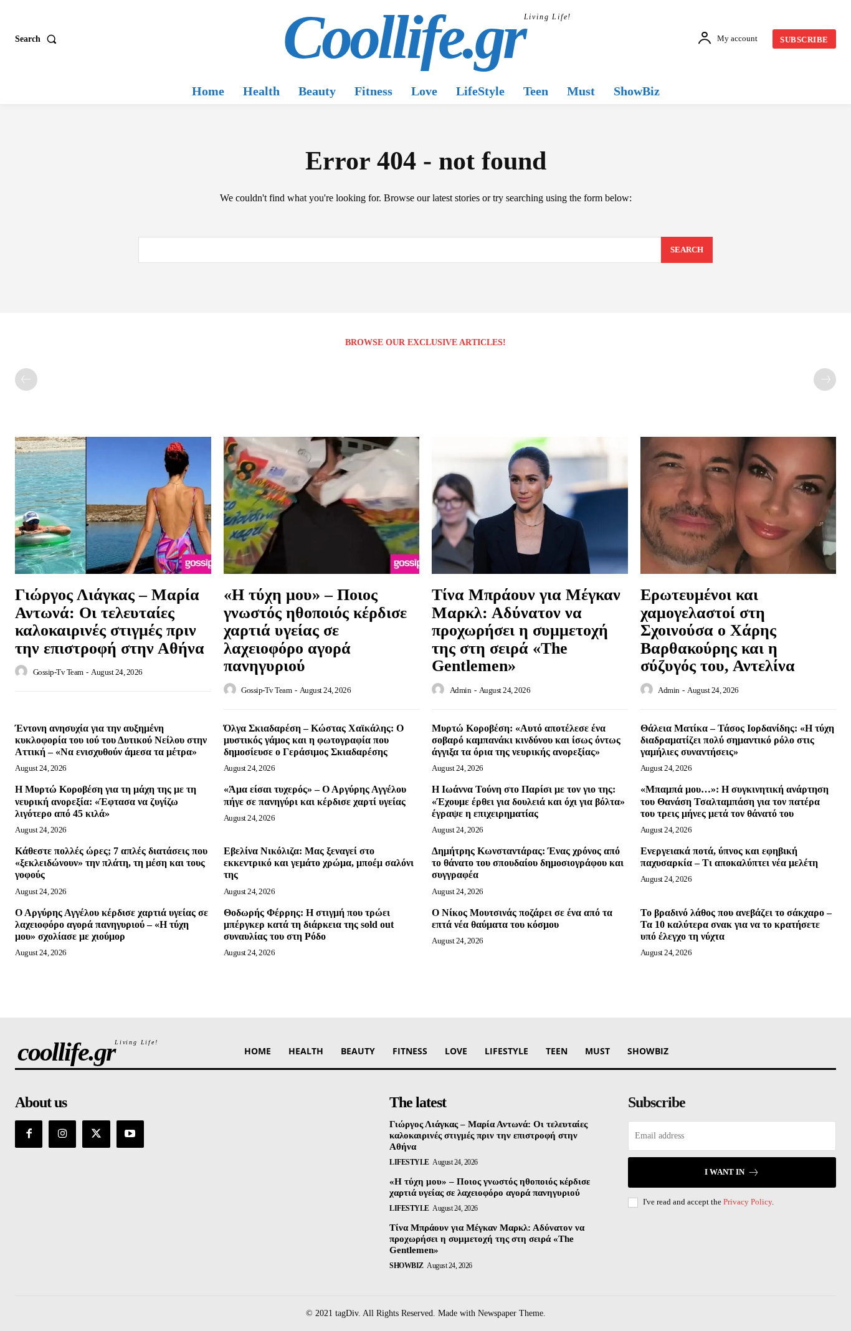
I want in (724, 1171)
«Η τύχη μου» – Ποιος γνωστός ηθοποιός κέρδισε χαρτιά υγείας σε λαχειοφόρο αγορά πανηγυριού (315, 630)
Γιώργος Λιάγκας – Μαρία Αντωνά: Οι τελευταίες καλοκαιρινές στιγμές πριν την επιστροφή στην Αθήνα (109, 621)
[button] (38, 39)
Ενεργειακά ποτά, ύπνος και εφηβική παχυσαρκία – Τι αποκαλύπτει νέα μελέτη (729, 857)
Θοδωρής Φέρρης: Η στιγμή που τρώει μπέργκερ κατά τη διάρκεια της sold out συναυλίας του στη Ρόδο (309, 924)
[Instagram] (62, 1134)
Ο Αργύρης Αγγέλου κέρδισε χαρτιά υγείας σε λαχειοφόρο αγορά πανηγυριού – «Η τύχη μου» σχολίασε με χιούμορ (111, 924)
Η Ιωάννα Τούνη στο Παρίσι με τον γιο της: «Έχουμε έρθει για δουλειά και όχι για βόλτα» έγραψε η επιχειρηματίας (528, 801)
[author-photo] (23, 672)
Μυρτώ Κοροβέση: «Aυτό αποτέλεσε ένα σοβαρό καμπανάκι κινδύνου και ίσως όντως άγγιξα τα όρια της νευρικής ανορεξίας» (526, 740)
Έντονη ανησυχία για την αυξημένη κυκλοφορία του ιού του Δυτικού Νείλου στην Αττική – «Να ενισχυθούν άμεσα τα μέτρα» (111, 740)
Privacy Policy (747, 1201)
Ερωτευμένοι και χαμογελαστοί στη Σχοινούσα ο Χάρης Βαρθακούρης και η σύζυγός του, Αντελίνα (717, 630)
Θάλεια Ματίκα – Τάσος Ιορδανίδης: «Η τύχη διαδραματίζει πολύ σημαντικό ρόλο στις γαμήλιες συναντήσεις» (737, 740)
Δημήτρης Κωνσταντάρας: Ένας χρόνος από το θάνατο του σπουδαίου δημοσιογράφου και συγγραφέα (528, 863)
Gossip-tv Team (58, 672)
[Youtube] (130, 1134)
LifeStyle (409, 1162)
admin (461, 690)
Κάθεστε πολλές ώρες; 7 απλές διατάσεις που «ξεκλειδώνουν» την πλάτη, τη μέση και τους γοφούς (111, 863)
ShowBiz (406, 1265)
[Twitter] (96, 1134)
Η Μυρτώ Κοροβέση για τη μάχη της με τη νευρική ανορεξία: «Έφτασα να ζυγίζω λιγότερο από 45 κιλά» (105, 801)
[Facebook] (28, 1134)
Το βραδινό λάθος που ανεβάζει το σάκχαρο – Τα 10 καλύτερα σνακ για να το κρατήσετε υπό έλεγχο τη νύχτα (736, 924)
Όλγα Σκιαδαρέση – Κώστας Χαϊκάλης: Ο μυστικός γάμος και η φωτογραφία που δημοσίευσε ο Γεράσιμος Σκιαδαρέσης (314, 740)
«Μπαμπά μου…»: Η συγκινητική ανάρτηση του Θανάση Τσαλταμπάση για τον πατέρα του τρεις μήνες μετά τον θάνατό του (734, 801)
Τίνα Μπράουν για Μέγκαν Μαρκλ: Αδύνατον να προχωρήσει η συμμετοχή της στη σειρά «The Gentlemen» (526, 630)
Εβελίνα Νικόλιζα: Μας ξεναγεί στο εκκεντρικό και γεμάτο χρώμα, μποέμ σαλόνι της (319, 863)
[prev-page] (26, 379)
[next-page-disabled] (825, 379)
